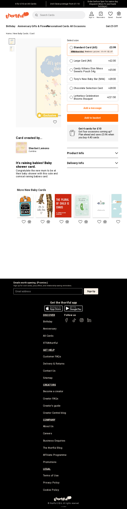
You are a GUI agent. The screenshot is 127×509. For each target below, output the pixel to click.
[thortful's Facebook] (66, 321)
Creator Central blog (54, 412)
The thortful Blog (52, 447)
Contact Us (49, 370)
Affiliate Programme (55, 454)
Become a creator (53, 391)
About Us (48, 426)
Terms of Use (51, 475)
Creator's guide (52, 405)
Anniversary (24, 26)
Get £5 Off (112, 26)
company (49, 419)
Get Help (49, 350)
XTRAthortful (50, 342)
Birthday (10, 26)
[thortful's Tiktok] (74, 321)
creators (49, 384)
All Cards (48, 335)
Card (32, 33)
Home (8, 33)
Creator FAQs (50, 398)
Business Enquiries (54, 440)
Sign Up (91, 291)
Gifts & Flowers (40, 26)
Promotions (50, 462)
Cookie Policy (51, 489)
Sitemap (48, 377)
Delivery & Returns (54, 363)
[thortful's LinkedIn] (89, 321)
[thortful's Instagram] (81, 321)
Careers (47, 433)
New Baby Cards (20, 33)
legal (47, 469)
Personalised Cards (58, 26)
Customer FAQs (52, 356)
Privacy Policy (51, 482)
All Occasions (78, 26)
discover (49, 315)
